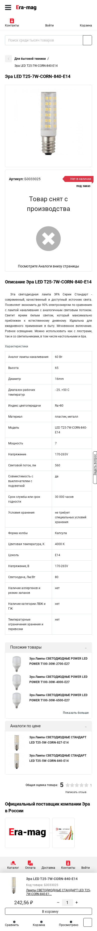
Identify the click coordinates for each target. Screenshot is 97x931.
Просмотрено (68, 925)
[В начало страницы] (87, 922)
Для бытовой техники (30, 58)
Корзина (86, 25)
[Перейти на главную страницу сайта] (37, 7)
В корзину (49, 912)
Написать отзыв (75, 792)
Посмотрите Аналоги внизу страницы (48, 266)
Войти (49, 25)
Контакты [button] (12, 25)
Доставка (48, 868)
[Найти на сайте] (87, 40)
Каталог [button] (13, 868)
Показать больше (76, 713)
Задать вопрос (95, 465)
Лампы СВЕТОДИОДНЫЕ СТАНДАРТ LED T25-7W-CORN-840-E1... (58, 892)
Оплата (30, 868)
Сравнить (12, 925)
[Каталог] (8, 7)
